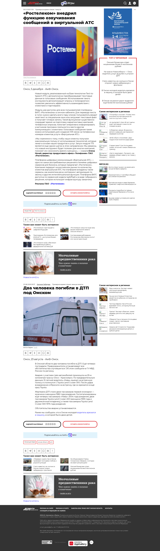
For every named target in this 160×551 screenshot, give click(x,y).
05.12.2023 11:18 (28, 9)
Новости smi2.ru (31, 277)
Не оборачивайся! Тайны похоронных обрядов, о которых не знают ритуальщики (82, 461)
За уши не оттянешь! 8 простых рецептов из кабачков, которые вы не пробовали (123, 298)
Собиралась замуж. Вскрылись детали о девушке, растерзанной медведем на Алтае (121, 132)
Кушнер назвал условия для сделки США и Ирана (122, 199)
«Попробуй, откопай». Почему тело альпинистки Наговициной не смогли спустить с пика (122, 116)
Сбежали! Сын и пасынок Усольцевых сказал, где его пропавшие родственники (123, 321)
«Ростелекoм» (57, 184)
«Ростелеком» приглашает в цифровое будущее (43, 229)
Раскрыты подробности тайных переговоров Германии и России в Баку (121, 192)
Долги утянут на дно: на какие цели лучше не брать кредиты (122, 168)
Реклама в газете (62, 508)
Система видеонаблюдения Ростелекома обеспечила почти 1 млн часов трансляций (82, 237)
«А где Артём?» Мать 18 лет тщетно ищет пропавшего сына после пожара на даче (122, 124)
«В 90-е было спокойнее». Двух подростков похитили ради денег (121, 139)
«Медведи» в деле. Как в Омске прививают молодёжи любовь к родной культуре (45, 461)
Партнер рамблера (60, 542)
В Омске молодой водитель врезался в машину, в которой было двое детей (118, 92)
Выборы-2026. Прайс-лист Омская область (86, 508)
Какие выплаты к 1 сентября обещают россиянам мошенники (122, 175)
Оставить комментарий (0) (80, 193)
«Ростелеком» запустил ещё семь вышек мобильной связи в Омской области (82, 229)
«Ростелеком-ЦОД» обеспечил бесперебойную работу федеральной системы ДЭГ (44, 244)
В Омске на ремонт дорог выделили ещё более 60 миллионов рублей (118, 102)
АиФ (35, 347)
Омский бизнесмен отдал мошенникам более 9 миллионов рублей (117, 64)
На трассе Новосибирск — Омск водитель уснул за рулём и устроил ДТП (118, 74)
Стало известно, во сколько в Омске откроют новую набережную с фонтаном (118, 83)
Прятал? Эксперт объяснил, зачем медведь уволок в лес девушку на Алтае (121, 313)
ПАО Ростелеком (29, 77)
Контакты (108, 508)
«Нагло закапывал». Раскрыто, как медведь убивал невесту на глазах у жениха (122, 155)
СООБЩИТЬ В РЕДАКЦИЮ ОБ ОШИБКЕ (52, 511)
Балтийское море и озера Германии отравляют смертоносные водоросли (122, 183)
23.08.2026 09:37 (29, 284)
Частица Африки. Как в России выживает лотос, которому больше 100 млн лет (122, 305)
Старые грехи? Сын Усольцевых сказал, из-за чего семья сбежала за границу (122, 147)
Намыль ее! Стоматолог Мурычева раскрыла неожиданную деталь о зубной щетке (121, 329)
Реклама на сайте (46, 508)
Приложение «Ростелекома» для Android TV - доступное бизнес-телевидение (45, 237)
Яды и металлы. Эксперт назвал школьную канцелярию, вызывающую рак (120, 290)
